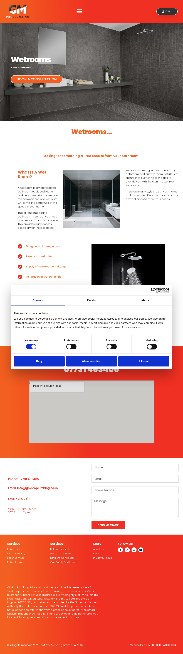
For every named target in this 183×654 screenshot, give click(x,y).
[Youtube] (140, 549)
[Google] (134, 549)
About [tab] (145, 300)
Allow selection (91, 361)
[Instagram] (127, 549)
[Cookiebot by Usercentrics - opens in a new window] (153, 290)
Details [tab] (91, 300)
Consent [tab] (38, 300)
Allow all (144, 361)
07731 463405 (91, 369)
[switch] (71, 346)
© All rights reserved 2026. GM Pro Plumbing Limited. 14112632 (45, 645)
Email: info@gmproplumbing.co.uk (33, 488)
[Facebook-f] (120, 549)
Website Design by (153, 645)
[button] (79, 11)
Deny (39, 361)
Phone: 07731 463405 (23, 479)
